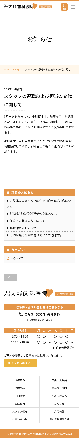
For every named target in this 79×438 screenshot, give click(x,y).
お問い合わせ (19, 419)
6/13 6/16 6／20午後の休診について (34, 213)
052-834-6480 (42, 313)
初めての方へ (59, 395)
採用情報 (59, 411)
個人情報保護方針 (59, 419)
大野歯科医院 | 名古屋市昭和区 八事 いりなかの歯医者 (38, 433)
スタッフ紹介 (19, 411)
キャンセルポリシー (20, 363)
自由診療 (20, 395)
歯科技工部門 (59, 388)
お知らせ (17, 258)
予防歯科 (20, 388)
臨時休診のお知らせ (23, 228)
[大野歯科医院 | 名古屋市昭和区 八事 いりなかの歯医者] (39, 295)
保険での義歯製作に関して (27, 221)
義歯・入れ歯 (59, 380)
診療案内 (20, 380)
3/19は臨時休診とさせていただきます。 (36, 235)
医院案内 (20, 403)
